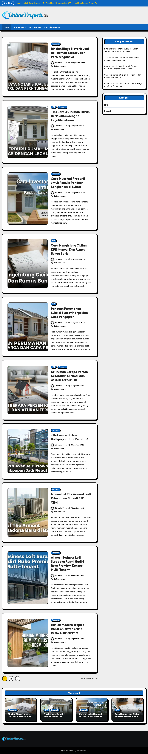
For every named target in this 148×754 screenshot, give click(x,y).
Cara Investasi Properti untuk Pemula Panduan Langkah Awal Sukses (68, 183)
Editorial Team (61, 63)
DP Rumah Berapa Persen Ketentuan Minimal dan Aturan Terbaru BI (69, 376)
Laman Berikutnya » (88, 678)
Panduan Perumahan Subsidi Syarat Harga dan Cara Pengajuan (69, 313)
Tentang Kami (19, 27)
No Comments (60, 66)
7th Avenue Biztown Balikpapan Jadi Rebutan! (69, 437)
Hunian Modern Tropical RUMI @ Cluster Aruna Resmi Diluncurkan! (68, 629)
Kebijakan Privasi (52, 27)
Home (6, 27)
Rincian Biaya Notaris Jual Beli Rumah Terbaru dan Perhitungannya (70, 53)
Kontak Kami (35, 27)
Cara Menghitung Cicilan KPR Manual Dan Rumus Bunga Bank (69, 249)
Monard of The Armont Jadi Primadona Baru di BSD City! (71, 498)
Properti (55, 44)
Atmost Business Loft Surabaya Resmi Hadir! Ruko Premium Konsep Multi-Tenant (67, 563)
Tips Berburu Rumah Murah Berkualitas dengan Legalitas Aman (70, 116)
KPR (53, 107)
